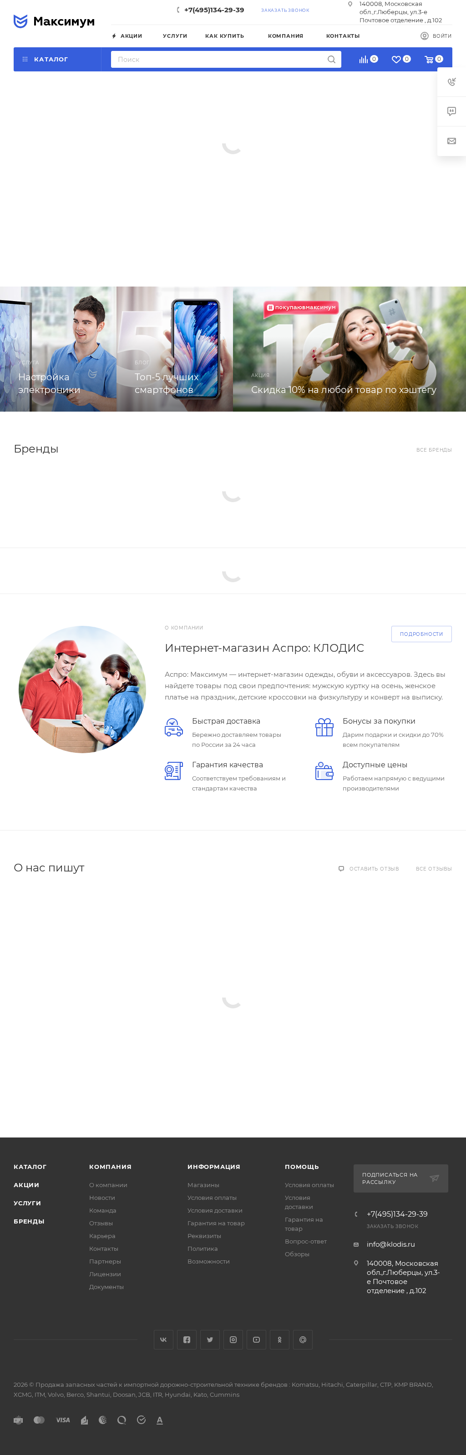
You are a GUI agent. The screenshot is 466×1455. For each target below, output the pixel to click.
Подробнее (70, 219)
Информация (214, 1166)
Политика (202, 1248)
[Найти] (331, 59)
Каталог (30, 1166)
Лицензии (105, 1274)
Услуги (27, 1203)
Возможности (208, 1261)
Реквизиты (204, 1235)
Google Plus (303, 1339)
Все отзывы (434, 869)
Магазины (203, 1184)
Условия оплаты (212, 1197)
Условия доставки (215, 1210)
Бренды (29, 1221)
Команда (102, 1210)
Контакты (103, 1248)
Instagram (233, 1339)
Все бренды (434, 450)
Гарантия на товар (216, 1223)
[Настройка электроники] (58, 349)
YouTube (256, 1339)
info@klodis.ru (391, 1244)
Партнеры (105, 1261)
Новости (102, 1197)
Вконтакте (163, 1339)
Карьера (102, 1235)
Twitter (210, 1339)
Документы (106, 1286)
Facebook (187, 1339)
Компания (110, 1166)
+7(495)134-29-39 (214, 9)
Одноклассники (279, 1339)
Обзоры (297, 1254)
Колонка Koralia (103, 148)
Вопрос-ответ (306, 1241)
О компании (108, 1184)
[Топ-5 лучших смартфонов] (174, 349)
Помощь (302, 1166)
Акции (27, 1184)
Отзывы (101, 1223)
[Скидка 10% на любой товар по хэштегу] (349, 349)
